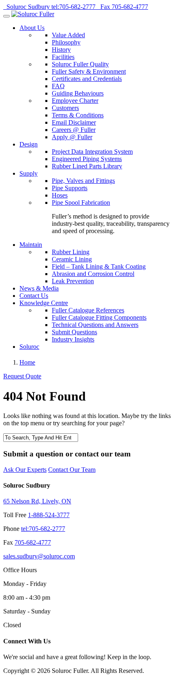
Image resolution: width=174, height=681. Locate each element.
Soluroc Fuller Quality (80, 64)
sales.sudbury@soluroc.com (39, 556)
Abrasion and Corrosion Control (93, 273)
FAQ (58, 86)
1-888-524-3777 (49, 514)
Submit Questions (74, 332)
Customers (65, 107)
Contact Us (33, 295)
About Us (32, 27)
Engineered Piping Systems (87, 158)
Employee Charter (75, 100)
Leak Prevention (73, 281)
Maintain (30, 244)
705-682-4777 (33, 542)
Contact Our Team (71, 469)
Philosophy (66, 42)
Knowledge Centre (43, 302)
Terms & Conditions (78, 115)
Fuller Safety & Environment (89, 71)
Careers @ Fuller (73, 129)
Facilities (63, 56)
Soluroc (29, 346)
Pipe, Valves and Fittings (83, 180)
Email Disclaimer (74, 122)
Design (28, 144)
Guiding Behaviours (78, 93)
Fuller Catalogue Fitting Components (99, 317)
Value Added (68, 35)
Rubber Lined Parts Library (87, 166)
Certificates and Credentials (87, 78)
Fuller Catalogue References (88, 310)
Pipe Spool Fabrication (81, 202)
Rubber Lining (70, 251)
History (61, 49)
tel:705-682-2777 (43, 528)
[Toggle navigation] (6, 16)
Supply (28, 173)
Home (27, 362)
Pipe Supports (69, 188)
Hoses (60, 195)
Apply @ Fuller (72, 137)
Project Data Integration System (92, 151)
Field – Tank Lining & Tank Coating (99, 266)
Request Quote (22, 376)
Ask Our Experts (25, 469)
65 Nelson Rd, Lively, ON (37, 501)
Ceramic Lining (72, 259)
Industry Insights (73, 339)
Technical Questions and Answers (95, 324)
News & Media (39, 288)
